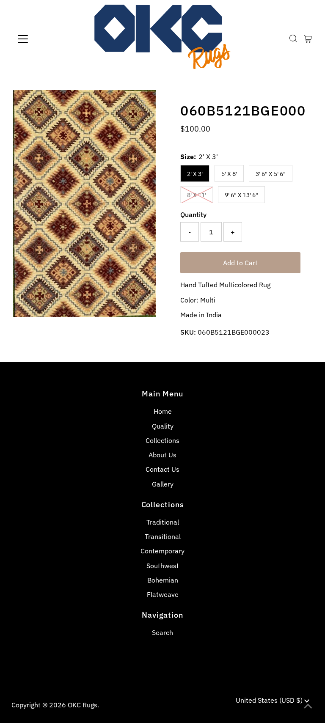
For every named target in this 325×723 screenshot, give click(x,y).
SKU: (188, 332)
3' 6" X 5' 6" (271, 174)
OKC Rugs (82, 705)
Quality (163, 426)
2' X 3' (195, 174)
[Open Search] (293, 39)
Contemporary (162, 551)
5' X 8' (229, 174)
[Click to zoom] (142, 103)
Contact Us (162, 469)
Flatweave (163, 594)
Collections (162, 440)
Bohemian (162, 580)
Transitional (163, 536)
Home (163, 411)
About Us (162, 455)
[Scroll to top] (308, 706)
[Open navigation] (47, 38)
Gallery (163, 484)
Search (162, 632)
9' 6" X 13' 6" (241, 195)
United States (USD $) (270, 700)
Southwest (162, 565)
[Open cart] (308, 39)
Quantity (193, 214)
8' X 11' (196, 195)
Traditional (162, 522)
